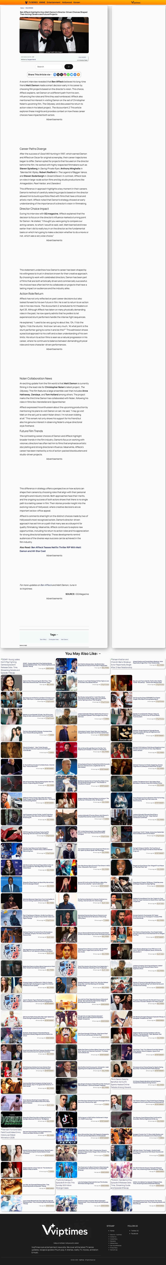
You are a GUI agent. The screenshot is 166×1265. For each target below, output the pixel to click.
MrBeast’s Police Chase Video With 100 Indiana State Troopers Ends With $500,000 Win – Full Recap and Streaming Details (39, 799)
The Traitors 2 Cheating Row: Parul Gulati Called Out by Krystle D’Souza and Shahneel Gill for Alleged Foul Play (148, 933)
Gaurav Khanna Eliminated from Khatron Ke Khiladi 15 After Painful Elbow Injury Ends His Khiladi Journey (94, 933)
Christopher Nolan (54, 639)
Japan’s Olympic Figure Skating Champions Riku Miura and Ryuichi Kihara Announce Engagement (38, 1000)
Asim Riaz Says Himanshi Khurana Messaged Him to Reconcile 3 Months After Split (93, 1101)
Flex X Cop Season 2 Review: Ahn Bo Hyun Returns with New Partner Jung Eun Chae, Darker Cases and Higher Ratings (38, 917)
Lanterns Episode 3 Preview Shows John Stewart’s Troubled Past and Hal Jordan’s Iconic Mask (93, 816)
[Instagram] (64, 74)
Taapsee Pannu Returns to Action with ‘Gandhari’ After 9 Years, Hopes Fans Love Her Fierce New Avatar (93, 950)
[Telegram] (71, 74)
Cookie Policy (113, 1239)
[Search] (68, 66)
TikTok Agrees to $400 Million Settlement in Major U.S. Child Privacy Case (93, 1118)
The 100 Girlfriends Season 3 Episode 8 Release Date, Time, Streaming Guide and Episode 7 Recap (148, 1168)
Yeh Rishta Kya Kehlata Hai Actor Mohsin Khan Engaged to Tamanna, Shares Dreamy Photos (37, 1067)
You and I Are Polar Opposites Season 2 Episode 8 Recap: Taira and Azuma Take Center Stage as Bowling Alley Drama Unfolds (93, 1000)
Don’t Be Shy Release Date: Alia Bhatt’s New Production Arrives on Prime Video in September (92, 664)
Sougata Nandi (31, 59)
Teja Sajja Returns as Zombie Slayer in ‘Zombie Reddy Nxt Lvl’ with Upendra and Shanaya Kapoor (38, 950)
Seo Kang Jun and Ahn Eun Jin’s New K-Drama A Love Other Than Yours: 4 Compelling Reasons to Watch (39, 698)
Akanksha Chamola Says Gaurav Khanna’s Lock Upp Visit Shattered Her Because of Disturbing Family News (92, 917)
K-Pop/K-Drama (105, 684)
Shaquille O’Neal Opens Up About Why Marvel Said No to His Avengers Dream (38, 883)
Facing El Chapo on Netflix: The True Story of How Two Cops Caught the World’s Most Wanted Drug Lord (147, 849)
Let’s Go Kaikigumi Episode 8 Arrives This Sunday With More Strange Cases (92, 1182)
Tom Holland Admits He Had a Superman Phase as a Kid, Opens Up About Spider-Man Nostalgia (93, 849)
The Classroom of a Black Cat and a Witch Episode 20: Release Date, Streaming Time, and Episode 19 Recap (93, 1168)
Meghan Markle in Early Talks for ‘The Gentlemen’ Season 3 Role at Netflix (38, 1168)
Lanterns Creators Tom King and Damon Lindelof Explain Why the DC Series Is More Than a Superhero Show (147, 967)
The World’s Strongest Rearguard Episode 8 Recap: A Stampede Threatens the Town (149, 1017)
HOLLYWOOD (29, 8)
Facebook (134, 1233)
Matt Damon (64, 639)
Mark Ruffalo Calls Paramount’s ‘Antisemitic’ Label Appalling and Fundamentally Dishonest (93, 1067)
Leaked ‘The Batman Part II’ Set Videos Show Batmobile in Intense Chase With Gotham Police (147, 782)
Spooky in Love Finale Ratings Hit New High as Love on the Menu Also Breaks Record (93, 681)
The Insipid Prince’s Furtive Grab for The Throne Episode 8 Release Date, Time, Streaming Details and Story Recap (149, 1202)
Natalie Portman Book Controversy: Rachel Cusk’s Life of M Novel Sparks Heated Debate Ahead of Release (38, 1152)
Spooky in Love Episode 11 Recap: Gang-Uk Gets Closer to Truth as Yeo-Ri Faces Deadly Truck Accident (146, 715)
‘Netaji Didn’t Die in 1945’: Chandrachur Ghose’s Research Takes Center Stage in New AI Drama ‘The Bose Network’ (93, 1152)
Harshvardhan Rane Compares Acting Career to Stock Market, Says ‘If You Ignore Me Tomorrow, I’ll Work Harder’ (38, 1084)
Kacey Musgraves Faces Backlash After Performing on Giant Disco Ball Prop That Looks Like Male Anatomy (148, 799)
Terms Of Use (113, 1250)
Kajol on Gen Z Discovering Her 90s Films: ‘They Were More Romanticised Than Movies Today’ (37, 681)
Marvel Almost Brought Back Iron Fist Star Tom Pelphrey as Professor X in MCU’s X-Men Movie (92, 748)
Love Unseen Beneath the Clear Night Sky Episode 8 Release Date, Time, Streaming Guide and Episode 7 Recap (38, 1202)
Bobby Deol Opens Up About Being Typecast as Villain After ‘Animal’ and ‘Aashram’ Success (39, 967)
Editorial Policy (114, 1243)
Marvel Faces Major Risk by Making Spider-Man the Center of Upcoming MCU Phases (38, 782)
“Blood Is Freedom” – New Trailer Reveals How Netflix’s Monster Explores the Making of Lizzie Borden (36, 749)
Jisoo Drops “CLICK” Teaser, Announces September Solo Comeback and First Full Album (148, 832)
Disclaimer (113, 1241)
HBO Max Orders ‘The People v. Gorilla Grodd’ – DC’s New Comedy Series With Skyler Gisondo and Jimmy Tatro (148, 1152)
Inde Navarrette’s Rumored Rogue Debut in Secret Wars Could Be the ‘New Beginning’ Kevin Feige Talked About (38, 866)
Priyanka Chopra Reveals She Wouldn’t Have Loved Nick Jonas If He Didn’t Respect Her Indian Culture (148, 1000)
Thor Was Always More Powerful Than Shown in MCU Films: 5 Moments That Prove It (94, 866)
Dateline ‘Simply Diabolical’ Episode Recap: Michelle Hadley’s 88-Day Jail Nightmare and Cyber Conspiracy (146, 732)
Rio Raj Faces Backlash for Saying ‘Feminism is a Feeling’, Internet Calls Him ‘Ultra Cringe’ (92, 899)
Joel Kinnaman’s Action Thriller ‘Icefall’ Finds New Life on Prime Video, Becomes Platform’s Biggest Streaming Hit (38, 816)
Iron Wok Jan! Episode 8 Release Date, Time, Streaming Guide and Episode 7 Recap (36, 1185)
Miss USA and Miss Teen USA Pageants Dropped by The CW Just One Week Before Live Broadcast (93, 1135)
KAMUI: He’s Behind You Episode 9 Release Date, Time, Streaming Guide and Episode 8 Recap (147, 1182)
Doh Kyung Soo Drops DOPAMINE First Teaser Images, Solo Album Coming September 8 (146, 698)
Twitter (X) (135, 1231)
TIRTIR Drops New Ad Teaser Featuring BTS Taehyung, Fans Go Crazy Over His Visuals (36, 832)
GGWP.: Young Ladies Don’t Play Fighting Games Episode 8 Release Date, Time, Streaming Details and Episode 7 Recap (39, 665)
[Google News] (75, 74)
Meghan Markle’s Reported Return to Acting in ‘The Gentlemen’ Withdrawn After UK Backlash (93, 799)
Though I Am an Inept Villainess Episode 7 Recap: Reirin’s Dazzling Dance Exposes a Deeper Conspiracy (90, 1017)
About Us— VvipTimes (116, 1234)
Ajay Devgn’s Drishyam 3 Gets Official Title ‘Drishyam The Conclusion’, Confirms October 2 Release (94, 1084)
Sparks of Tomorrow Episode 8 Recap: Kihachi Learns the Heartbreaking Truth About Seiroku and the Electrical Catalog (148, 984)
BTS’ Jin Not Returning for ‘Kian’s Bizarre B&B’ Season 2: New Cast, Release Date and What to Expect (91, 833)
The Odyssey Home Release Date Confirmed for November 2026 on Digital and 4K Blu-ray (147, 1118)
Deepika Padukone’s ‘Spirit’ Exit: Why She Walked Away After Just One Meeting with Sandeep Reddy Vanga (93, 984)
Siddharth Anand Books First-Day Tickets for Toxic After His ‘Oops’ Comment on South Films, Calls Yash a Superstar (149, 900)
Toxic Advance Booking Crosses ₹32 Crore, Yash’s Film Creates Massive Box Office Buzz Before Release (36, 1101)
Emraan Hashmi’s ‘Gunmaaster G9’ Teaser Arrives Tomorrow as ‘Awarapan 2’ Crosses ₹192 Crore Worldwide (147, 917)
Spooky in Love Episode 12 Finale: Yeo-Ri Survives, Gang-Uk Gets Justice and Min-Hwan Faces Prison (38, 715)
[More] (78, 74)
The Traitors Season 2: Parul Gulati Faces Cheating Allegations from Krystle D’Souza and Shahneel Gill (148, 1101)
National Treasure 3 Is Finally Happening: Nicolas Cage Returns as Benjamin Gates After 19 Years (148, 765)
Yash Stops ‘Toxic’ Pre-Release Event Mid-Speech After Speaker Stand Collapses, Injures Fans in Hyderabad (148, 1051)
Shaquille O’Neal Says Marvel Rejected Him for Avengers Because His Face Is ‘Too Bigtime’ (37, 1118)
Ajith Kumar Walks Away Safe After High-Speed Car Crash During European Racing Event (38, 1017)
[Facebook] (54, 74)
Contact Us (113, 1237)
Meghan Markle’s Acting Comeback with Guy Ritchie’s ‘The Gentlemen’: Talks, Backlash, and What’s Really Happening (147, 1034)
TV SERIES (106, 719)
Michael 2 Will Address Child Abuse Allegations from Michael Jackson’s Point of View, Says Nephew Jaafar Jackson (149, 749)
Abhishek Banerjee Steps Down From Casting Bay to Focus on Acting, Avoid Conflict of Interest (38, 899)
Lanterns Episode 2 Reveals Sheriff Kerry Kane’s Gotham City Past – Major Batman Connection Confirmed (145, 816)
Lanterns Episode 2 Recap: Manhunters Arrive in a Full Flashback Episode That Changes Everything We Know (93, 715)
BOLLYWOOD (105, 668)
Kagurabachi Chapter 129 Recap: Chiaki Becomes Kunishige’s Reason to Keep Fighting (148, 883)
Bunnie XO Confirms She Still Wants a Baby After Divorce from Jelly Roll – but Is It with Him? (92, 883)
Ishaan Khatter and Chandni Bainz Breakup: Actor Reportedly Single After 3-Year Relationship (148, 662)
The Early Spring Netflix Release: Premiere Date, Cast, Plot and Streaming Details (37, 732)
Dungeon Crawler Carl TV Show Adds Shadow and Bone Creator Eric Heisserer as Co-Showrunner (148, 1135)
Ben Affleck (46, 585)
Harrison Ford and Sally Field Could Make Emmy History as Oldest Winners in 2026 (37, 1132)
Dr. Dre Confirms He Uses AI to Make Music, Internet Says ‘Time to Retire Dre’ (38, 765)
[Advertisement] (54, 133)
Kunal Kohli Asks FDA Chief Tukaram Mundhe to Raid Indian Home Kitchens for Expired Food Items (38, 1051)
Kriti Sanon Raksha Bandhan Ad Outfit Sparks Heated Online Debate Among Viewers (146, 1082)
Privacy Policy (113, 1247)
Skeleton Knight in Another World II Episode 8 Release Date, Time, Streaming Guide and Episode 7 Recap (93, 1202)
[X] (58, 74)
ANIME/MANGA (50, 668)
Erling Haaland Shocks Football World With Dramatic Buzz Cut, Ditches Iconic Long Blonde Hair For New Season (94, 765)
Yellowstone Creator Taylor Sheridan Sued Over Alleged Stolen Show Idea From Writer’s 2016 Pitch (93, 732)
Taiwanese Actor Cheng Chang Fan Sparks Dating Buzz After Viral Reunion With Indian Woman (148, 1067)
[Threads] (61, 74)
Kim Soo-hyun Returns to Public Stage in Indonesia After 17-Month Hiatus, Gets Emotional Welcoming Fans (37, 849)
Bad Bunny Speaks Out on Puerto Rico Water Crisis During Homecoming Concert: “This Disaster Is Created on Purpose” (93, 782)
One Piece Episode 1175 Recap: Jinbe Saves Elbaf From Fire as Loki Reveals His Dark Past (93, 1034)
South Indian (105, 903)
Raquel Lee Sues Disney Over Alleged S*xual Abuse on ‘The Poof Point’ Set (148, 866)
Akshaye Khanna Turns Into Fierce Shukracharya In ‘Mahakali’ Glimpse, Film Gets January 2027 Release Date (37, 933)
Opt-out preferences (115, 1245)
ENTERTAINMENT (104, 735)
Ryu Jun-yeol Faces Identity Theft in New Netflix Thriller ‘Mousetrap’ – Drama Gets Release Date (147, 681)
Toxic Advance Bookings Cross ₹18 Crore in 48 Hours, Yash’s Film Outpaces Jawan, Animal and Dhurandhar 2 (147, 950)
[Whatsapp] (68, 74)
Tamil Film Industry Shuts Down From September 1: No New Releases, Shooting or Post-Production (93, 967)
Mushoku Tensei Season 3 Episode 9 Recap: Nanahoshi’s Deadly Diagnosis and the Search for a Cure (38, 1034)
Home (22, 8)
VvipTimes (81, 1260)
